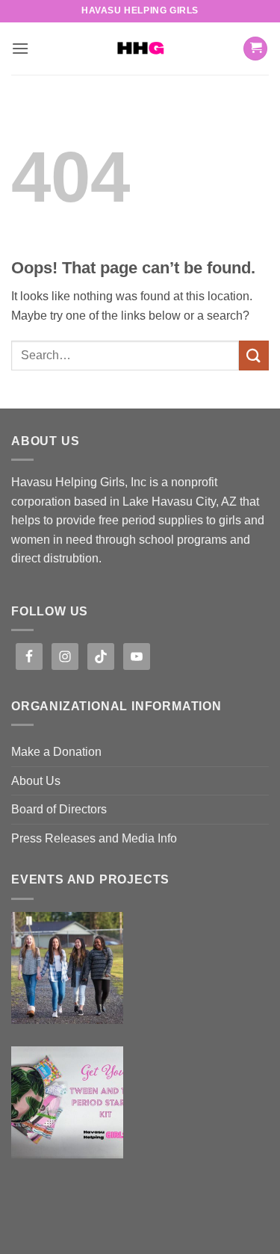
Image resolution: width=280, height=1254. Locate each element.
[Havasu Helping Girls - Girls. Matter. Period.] (140, 48)
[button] (20, 48)
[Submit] (254, 355)
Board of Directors (59, 809)
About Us (35, 781)
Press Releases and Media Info (94, 838)
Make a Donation (56, 751)
